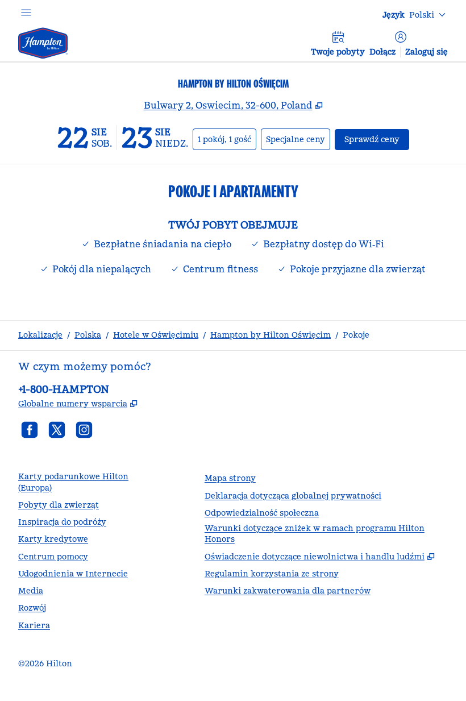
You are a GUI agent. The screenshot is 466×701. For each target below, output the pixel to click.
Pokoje (356, 335)
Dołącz (382, 52)
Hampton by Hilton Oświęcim (270, 335)
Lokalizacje (40, 335)
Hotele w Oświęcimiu (155, 335)
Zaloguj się (426, 52)
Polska (87, 335)
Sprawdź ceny (376, 139)
